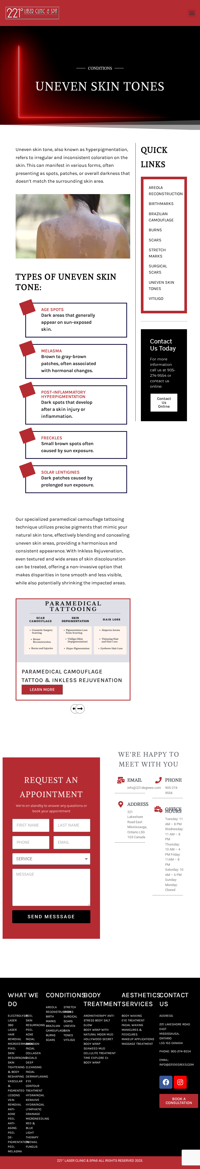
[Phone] (158, 780)
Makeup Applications (138, 1039)
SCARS (155, 239)
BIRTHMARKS (161, 203)
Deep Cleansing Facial (34, 1067)
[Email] (120, 780)
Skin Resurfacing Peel (35, 1025)
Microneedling (37, 1118)
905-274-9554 (181, 1051)
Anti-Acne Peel (11, 1113)
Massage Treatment (137, 1044)
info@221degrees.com (176, 1064)
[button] (192, 13)
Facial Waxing (132, 1025)
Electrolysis (18, 1016)
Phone (173, 780)
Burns (50, 1035)
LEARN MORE (42, 689)
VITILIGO (156, 298)
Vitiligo (69, 1040)
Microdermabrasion (23, 1044)
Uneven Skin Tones (69, 1030)
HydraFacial (35, 1095)
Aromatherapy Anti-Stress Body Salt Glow (99, 1020)
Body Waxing (132, 1016)
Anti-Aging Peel (12, 1127)
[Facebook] (165, 1082)
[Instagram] (180, 1082)
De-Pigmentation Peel (18, 1141)
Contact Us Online (164, 402)
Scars (50, 1040)
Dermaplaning (37, 1076)
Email (134, 780)
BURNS (155, 229)
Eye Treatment (133, 1020)
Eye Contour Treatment (34, 1085)
